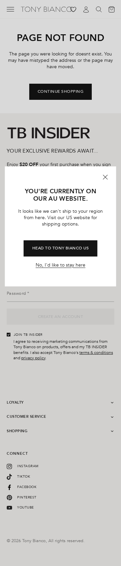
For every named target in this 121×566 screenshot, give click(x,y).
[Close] (105, 177)
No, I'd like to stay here (60, 265)
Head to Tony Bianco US (60, 248)
